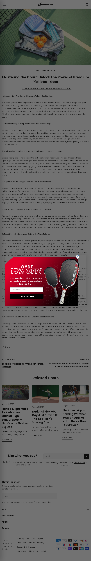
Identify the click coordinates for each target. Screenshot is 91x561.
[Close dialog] (77, 256)
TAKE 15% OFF (26, 296)
